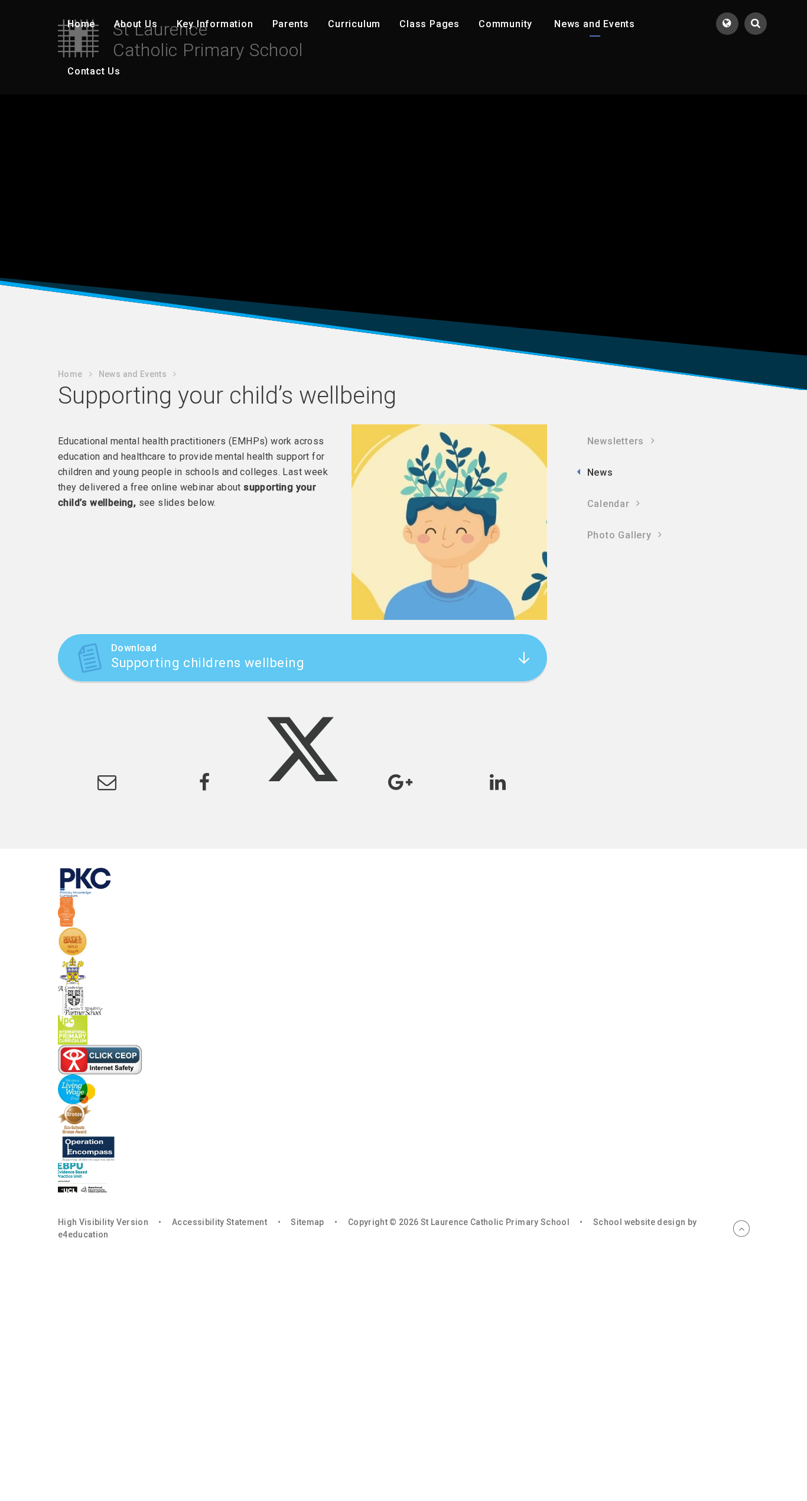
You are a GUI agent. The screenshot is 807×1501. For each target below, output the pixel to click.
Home (70, 374)
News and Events (133, 374)
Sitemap (307, 1222)
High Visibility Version (103, 1222)
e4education (83, 1234)
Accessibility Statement (219, 1222)
